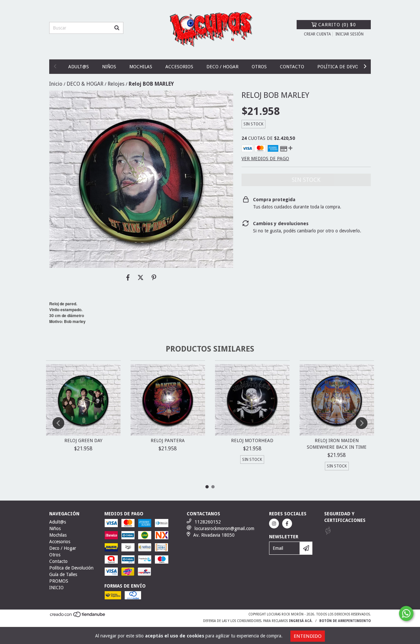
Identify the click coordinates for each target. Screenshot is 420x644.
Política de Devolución (346, 66)
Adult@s (78, 66)
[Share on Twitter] (140, 277)
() (337, 24)
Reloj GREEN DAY (83, 440)
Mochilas (140, 66)
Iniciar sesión (349, 34)
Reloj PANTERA (168, 440)
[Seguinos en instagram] (274, 523)
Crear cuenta (317, 34)
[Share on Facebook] (128, 277)
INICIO (56, 587)
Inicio (55, 84)
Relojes (116, 84)
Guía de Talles (63, 574)
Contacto (292, 66)
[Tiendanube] (78, 616)
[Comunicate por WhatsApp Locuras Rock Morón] (406, 613)
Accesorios (179, 66)
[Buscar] (116, 28)
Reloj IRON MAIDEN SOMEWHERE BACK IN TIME (337, 444)
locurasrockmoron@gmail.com (224, 528)
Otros (259, 66)
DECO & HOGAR (85, 84)
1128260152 (208, 522)
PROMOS (58, 581)
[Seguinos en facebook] (287, 523)
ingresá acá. (301, 621)
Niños (109, 66)
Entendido (308, 636)
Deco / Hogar (222, 66)
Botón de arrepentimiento (345, 621)
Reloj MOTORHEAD (252, 440)
